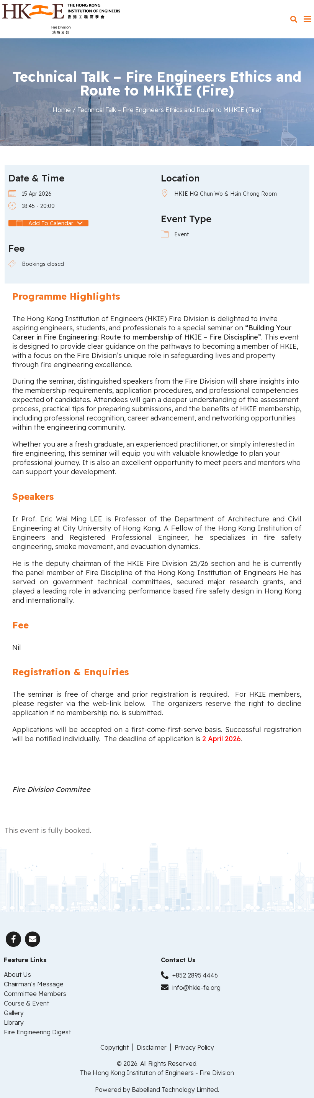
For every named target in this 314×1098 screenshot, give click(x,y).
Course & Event (26, 1003)
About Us (17, 974)
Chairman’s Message (34, 984)
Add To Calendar (50, 223)
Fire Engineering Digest (37, 1032)
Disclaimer (152, 1047)
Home (61, 110)
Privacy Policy (194, 1047)
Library (14, 1022)
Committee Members (35, 993)
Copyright (114, 1047)
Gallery (14, 1013)
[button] (293, 19)
